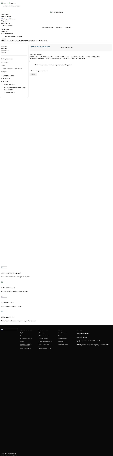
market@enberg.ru (9, 92)
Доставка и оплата (8, 75)
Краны (22, 341)
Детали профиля (62, 338)
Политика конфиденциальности (45, 347)
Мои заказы (61, 335)
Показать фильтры (66, 47)
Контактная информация (45, 341)
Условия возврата (43, 338)
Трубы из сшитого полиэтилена (20, 40)
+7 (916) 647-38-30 (9, 84)
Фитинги (3, 71)
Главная (4, 40)
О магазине (6, 78)
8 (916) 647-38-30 (58, 12)
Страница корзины (63, 344)
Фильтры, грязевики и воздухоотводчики (26, 345)
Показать (5, 50)
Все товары (4, 62)
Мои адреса (61, 341)
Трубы (9, 40)
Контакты (5, 81)
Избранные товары (44, 344)
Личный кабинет (62, 333)
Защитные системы (25, 348)
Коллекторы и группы (26, 338)
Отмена (3, 52)
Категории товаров (36, 54)
